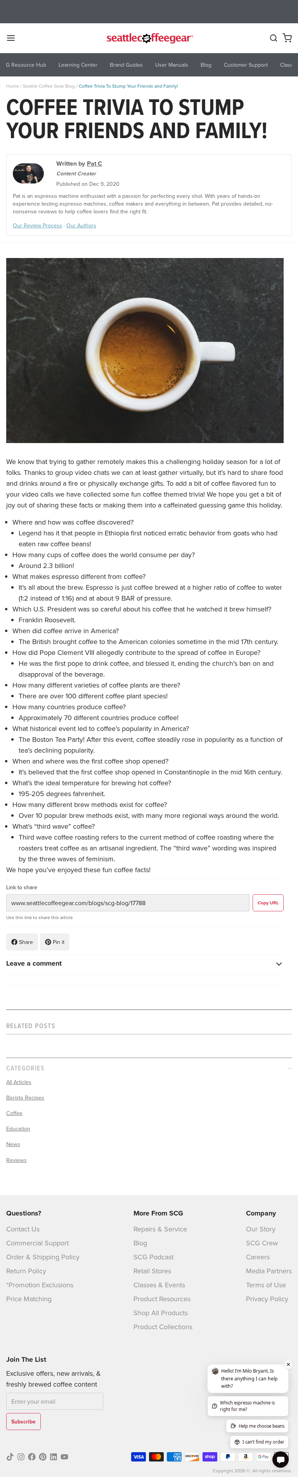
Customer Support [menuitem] (246, 65)
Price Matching (29, 1299)
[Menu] (14, 38)
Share (26, 942)
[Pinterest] (43, 1457)
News (13, 1144)
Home (12, 86)
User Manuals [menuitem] (171, 65)
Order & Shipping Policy (43, 1257)
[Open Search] (273, 38)
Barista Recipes (25, 1097)
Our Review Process (37, 225)
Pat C (94, 163)
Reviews (16, 1160)
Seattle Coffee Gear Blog (49, 86)
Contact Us (23, 1229)
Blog (140, 1243)
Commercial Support (37, 1243)
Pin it (58, 942)
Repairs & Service (160, 1229)
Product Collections (162, 1327)
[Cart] (287, 38)
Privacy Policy (267, 1299)
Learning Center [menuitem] (78, 65)
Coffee (14, 1113)
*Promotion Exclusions (39, 1285)
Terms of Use (266, 1285)
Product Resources (162, 1299)
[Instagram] (21, 1457)
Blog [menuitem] (206, 65)
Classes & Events (159, 1285)
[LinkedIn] (53, 1457)
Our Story (260, 1229)
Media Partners (269, 1271)
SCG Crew (262, 1243)
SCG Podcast (153, 1257)
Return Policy (26, 1271)
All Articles (18, 1082)
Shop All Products (160, 1313)
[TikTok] (10, 1457)
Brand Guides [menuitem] (126, 65)
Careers (258, 1257)
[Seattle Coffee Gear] (149, 38)
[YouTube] (64, 1457)
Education (18, 1128)
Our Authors (81, 225)
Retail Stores (152, 1271)
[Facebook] (32, 1457)
